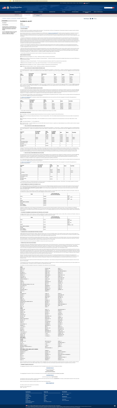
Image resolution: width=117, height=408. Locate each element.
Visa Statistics (4, 22)
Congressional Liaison (28, 395)
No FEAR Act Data (44, 405)
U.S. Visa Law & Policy (13, 18)
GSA (40, 405)
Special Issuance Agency (28, 396)
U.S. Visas (27, 399)
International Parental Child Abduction (30, 401)
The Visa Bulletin (18, 18)
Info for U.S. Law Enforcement (65, 400)
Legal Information (64, 399)
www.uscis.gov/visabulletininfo (53, 33)
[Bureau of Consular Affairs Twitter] (65, 394)
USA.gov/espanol (58, 405)
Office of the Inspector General (49, 405)
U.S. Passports (27, 397)
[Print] (90, 18)
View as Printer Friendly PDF (24, 26)
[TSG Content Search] (113, 7)
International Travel (28, 398)
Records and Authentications (29, 402)
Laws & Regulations (5, 24)
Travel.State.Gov (4, 18)
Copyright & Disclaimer (35, 405)
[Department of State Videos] (67, 394)
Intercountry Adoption (28, 400)
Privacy (28, 405)
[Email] (92, 18)
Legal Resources (17, 14)
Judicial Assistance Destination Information (38, 15)
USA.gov (54, 405)
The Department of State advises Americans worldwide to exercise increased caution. (34, 0)
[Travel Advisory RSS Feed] (68, 394)
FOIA (39, 405)
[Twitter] (95, 18)
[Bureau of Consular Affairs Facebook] (62, 394)
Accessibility (31, 405)
